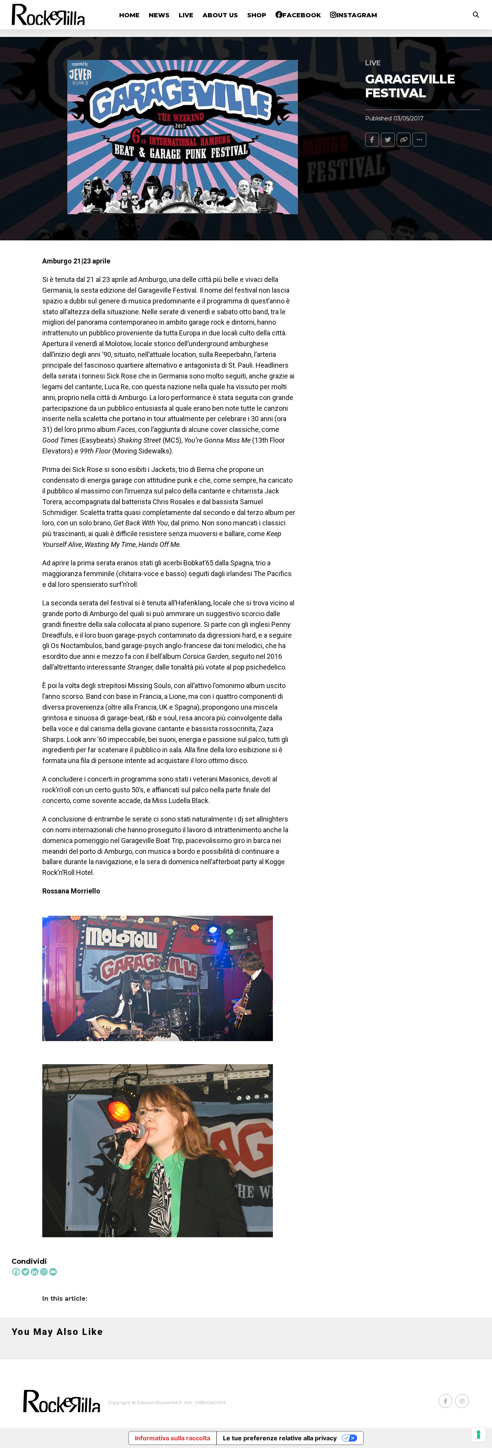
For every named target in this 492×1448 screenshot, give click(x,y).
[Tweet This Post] (388, 140)
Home (129, 15)
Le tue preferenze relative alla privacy (280, 1438)
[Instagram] (44, 1272)
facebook (302, 15)
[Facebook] (16, 1272)
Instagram (356, 15)
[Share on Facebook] (372, 140)
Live (186, 15)
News (159, 15)
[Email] (53, 1272)
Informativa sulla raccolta (172, 1438)
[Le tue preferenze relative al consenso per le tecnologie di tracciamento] (478, 1434)
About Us (220, 15)
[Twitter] (25, 1272)
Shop (256, 15)
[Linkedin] (34, 1272)
